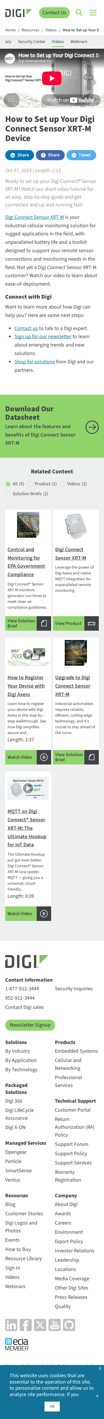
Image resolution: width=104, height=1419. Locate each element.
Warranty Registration (68, 1176)
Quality (62, 1306)
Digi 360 (13, 1101)
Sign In (12, 1268)
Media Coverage (72, 1278)
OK (52, 1406)
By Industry (17, 1051)
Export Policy (69, 1241)
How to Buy (18, 1249)
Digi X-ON (15, 1127)
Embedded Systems (76, 1051)
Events (12, 1240)
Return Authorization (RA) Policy (74, 1127)
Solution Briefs (30, 494)
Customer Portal (73, 1110)
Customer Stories (24, 1213)
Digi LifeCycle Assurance (19, 1114)
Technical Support (75, 1101)
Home (10, 30)
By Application (21, 1060)
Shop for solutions (34, 361)
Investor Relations (74, 1250)
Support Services (73, 1162)
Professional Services (68, 1081)
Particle (13, 1161)
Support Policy (71, 1153)
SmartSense (18, 1170)
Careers (63, 1223)
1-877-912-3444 (22, 988)
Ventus (12, 1180)
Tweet (85, 155)
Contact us (26, 328)
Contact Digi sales (24, 1007)
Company (66, 1195)
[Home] (18, 14)
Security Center (31, 42)
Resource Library (23, 1258)
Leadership (67, 1260)
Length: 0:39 (27, 862)
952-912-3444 (20, 998)
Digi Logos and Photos (21, 1226)
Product (46, 484)
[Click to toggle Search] (79, 13)
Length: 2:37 (27, 717)
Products (65, 1042)
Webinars (78, 42)
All (18, 484)
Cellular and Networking (68, 1064)
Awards (63, 1213)
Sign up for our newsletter (42, 336)
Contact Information (29, 980)
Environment (69, 1232)
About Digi (66, 1204)
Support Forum (71, 1144)
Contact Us (54, 12)
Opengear (16, 1152)
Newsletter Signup (30, 1025)
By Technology (21, 1069)
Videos (51, 30)
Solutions (16, 1042)
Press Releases (71, 1297)
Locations (65, 1269)
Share (23, 155)
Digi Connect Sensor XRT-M (34, 217)
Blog (10, 1204)
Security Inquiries (74, 988)
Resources (30, 30)
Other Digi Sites (71, 1288)
